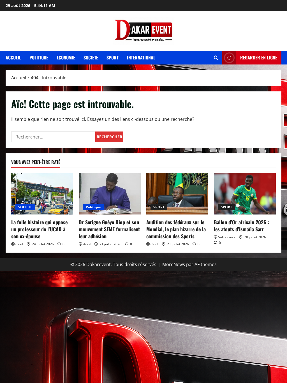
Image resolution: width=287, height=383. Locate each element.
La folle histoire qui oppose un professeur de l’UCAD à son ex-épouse (39, 229)
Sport (113, 57)
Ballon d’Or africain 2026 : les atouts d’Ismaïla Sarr (241, 225)
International (141, 57)
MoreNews (173, 264)
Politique (38, 57)
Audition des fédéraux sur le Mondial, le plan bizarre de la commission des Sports (176, 229)
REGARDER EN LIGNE (258, 57)
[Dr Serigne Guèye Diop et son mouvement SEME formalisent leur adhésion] (110, 193)
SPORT (159, 207)
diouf (19, 244)
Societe (91, 57)
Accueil (13, 57)
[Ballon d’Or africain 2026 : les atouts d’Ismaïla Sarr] (245, 193)
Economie (66, 57)
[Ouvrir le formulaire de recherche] (216, 57)
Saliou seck (226, 237)
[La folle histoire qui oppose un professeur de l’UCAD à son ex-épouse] (42, 193)
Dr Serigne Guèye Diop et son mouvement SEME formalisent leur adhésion (109, 229)
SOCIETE (25, 207)
